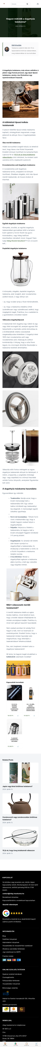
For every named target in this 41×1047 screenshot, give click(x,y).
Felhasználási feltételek (11, 981)
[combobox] (18, 4)
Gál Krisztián (16, 45)
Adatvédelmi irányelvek (10, 942)
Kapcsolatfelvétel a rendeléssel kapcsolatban (18, 900)
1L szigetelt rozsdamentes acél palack (14, 739)
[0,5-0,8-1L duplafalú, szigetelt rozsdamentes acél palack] (14, 692)
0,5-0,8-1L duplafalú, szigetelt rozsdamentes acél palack (14, 707)
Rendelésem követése (10, 897)
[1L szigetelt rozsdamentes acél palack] (14, 726)
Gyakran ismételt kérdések (12, 974)
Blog (4, 936)
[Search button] (27, 4)
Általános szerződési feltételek (13, 949)
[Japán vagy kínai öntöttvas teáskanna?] (20, 773)
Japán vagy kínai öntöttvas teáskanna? (17, 786)
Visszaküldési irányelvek (11, 984)
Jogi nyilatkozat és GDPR (11, 952)
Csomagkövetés (8, 977)
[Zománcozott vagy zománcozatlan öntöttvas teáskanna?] (20, 803)
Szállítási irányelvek (9, 939)
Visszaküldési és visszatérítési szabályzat (17, 946)
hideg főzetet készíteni (16, 241)
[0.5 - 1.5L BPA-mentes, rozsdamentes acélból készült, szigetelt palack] (30, 692)
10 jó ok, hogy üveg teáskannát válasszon (18, 850)
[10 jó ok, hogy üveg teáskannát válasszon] (20, 837)
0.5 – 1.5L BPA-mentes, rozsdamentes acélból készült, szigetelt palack (30, 707)
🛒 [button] (18, 715)
